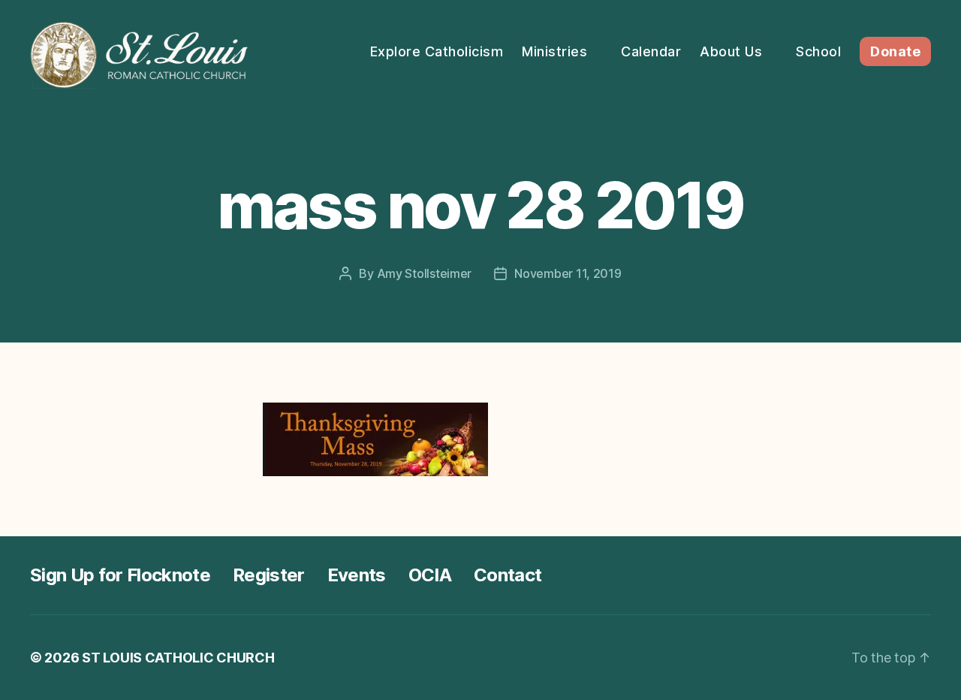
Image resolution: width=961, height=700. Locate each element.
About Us (731, 51)
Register (269, 575)
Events (356, 575)
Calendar (651, 51)
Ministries (554, 51)
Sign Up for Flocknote (120, 575)
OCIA (429, 575)
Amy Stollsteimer (424, 273)
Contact (507, 575)
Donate (895, 51)
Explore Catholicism (437, 51)
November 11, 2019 (567, 273)
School (818, 51)
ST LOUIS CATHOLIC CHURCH (178, 657)
